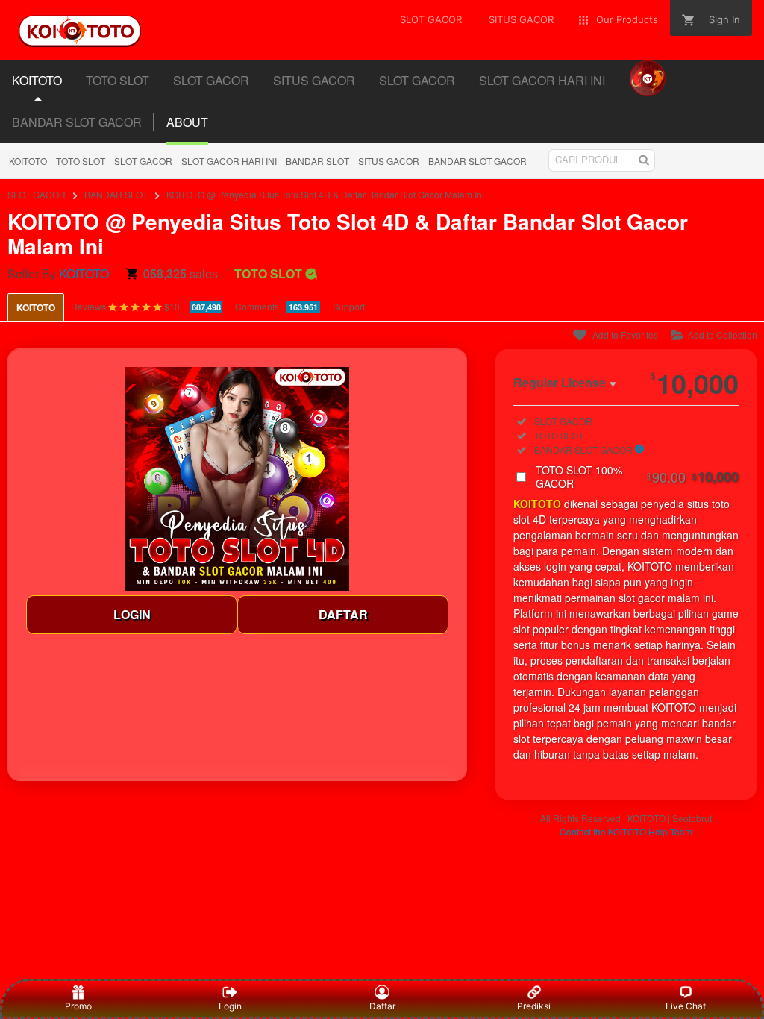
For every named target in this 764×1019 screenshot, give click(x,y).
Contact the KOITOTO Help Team (626, 831)
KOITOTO (28, 160)
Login (230, 1006)
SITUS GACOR (388, 160)
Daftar (382, 1006)
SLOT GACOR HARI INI (229, 160)
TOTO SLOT (80, 160)
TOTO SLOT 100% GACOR (637, 476)
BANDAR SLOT (317, 160)
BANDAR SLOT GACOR (77, 122)
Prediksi (534, 1006)
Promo (78, 1006)
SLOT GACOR (143, 160)
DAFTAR (343, 614)
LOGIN (132, 614)
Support (349, 306)
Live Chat (686, 1006)
